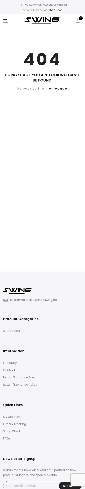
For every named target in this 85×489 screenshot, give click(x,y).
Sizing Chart (11, 431)
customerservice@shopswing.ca (33, 300)
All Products (11, 331)
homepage (56, 88)
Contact (9, 370)
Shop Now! (55, 10)
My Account (11, 417)
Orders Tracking (14, 424)
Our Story (10, 363)
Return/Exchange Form (19, 377)
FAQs (6, 438)
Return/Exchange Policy (20, 385)
